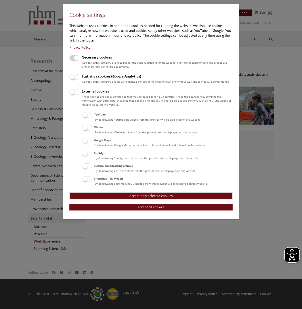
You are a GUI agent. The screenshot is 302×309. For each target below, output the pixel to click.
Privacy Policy (79, 47)
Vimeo (98, 127)
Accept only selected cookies (151, 195)
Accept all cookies (151, 207)
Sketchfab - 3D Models (108, 178)
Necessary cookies (97, 57)
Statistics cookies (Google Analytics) (111, 76)
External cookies (95, 91)
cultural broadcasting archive (113, 166)
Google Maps (102, 140)
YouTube (100, 114)
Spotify (99, 153)
